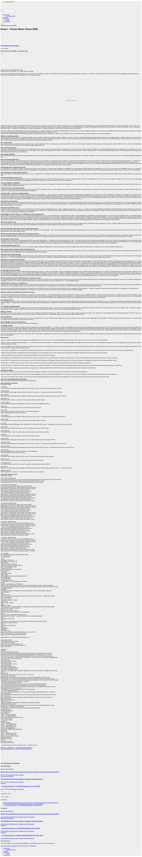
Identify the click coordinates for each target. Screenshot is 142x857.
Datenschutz (7, 21)
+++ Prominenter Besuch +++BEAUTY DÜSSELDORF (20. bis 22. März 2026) (22, 835)
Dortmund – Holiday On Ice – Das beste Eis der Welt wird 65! (16, 747)
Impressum (6, 18)
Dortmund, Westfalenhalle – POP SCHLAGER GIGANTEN (16, 749)
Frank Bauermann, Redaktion (11, 45)
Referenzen (7, 14)
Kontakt (6, 17)
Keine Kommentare (29, 817)
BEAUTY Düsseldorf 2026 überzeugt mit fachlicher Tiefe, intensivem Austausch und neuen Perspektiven (30, 772)
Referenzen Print (11, 16)
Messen (11, 769)
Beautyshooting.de (5, 4)
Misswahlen (13, 25)
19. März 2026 (4, 831)
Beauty (8, 25)
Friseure (7, 769)
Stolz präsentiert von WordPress (9, 846)
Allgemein (3, 25)
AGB (8, 20)
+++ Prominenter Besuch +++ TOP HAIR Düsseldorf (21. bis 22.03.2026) (20, 786)
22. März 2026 (4, 817)
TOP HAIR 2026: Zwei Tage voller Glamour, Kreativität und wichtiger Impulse (22, 779)
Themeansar (33, 846)
